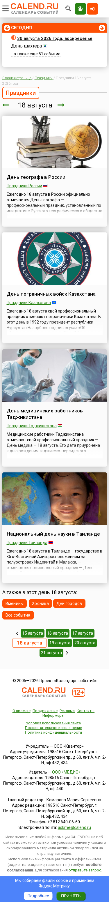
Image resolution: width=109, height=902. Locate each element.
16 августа (57, 633)
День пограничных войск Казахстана (51, 294)
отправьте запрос (85, 870)
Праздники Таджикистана (32, 425)
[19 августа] (61, 105)
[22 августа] (67, 653)
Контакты (85, 711)
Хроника (40, 603)
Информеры (53, 715)
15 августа (32, 633)
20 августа (84, 642)
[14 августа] (17, 633)
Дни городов (69, 603)
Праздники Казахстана (29, 302)
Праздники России (24, 185)
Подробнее (38, 896)
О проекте (21, 711)
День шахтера (26, 46)
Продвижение (45, 711)
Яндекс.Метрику (54, 886)
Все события (18, 615)
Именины (15, 603)
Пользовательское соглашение (53, 728)
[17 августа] (5, 105)
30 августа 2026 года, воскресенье (54, 38)
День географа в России (36, 177)
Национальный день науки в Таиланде (53, 534)
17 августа (82, 633)
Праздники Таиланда (27, 542)
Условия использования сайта (53, 723)
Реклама (67, 711)
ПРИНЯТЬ (71, 896)
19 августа (59, 642)
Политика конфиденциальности (53, 732)
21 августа (51, 652)
